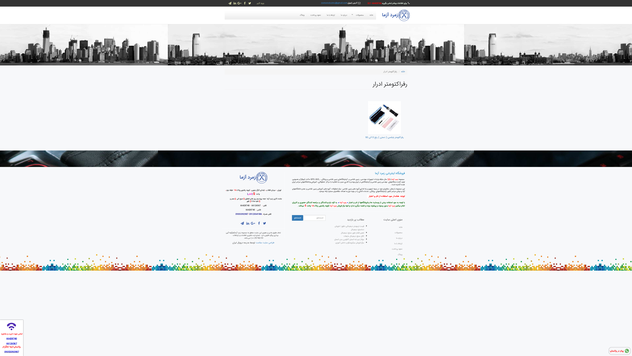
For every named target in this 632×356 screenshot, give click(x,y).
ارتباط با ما (331, 15)
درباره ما (344, 15)
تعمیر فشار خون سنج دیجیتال (352, 233)
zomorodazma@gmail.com (334, 3)
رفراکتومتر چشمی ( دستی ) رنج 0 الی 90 (384, 137)
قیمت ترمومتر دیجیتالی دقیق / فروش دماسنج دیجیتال (349, 228)
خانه (371, 15)
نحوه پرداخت (315, 15)
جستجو (297, 218)
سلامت (259, 243)
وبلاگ (302, 15)
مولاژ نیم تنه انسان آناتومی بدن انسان (349, 239)
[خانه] (396, 15)
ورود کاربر (260, 3)
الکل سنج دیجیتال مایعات (354, 236)
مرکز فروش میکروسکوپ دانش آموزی (349, 242)
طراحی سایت (268, 243)
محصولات (361, 15)
